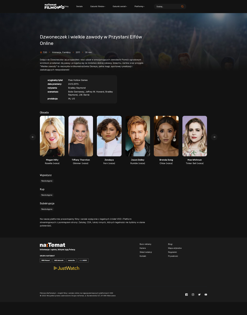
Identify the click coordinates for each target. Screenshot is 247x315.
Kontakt (143, 256)
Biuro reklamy (145, 244)
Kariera (143, 248)
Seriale (79, 6)
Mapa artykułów (175, 248)
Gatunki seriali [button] (119, 6)
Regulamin (172, 252)
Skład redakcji (146, 252)
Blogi (170, 244)
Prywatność (173, 256)
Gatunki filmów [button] (97, 6)
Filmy (66, 6)
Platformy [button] (139, 6)
